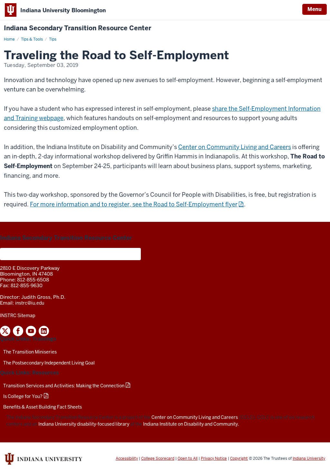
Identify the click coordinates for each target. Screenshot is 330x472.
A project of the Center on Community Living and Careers (70, 254)
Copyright (239, 458)
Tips (52, 39)
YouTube (31, 331)
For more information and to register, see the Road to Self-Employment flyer (134, 204)
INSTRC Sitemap (17, 315)
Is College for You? (23, 396)
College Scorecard (157, 458)
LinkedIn (44, 331)
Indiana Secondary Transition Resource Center (77, 28)
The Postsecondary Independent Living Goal (49, 363)
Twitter (5, 331)
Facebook (18, 331)
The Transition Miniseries (30, 352)
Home (9, 39)
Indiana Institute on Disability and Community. (191, 424)
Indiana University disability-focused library (83, 424)
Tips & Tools (32, 39)
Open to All (188, 458)
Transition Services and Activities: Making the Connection (63, 386)
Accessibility (127, 458)
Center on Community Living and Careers (234, 147)
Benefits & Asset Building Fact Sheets (42, 407)
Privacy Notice (214, 458)
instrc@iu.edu (29, 303)
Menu (314, 9)
